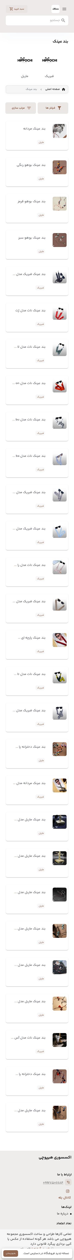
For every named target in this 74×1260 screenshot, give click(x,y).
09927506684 (53, 1182)
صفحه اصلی (52, 89)
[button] (20, 108)
